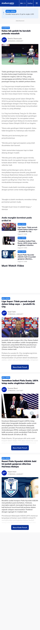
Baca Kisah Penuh (20, 367)
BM (21, 3)
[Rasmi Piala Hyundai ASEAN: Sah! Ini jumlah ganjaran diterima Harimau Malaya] (9, 254)
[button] (3, 12)
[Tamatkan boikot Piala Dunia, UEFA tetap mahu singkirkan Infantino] (9, 241)
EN (25, 3)
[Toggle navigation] (36, 3)
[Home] (8, 3)
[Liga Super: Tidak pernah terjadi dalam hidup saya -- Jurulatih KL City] (9, 227)
